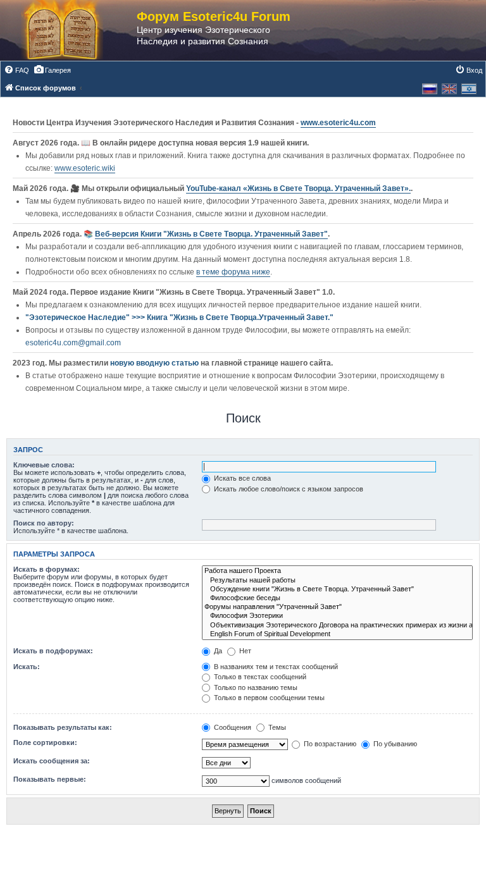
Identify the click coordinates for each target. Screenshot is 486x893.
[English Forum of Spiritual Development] (337, 634)
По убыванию (394, 744)
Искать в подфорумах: (53, 651)
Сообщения (231, 727)
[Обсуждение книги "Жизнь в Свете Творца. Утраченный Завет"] (337, 589)
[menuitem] (16, 70)
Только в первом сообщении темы (268, 697)
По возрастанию (329, 744)
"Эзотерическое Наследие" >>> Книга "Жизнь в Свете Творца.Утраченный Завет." (179, 317)
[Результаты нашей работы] (337, 580)
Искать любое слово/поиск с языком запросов (287, 489)
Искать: (26, 666)
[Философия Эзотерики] (337, 616)
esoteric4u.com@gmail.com (73, 342)
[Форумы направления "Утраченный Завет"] (337, 607)
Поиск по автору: (43, 523)
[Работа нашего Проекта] (337, 571)
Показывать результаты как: (62, 727)
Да (217, 651)
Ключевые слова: (44, 465)
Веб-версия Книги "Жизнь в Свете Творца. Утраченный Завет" (211, 234)
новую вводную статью (155, 363)
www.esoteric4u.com (338, 122)
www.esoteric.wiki (84, 168)
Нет (244, 651)
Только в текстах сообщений (259, 677)
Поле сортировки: (45, 742)
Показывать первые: (49, 779)
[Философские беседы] (337, 598)
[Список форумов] (75, 30)
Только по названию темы (254, 687)
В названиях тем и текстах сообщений (275, 666)
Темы (276, 727)
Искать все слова (241, 478)
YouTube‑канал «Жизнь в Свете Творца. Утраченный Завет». (298, 188)
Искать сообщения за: (51, 761)
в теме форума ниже (233, 272)
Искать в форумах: (46, 569)
